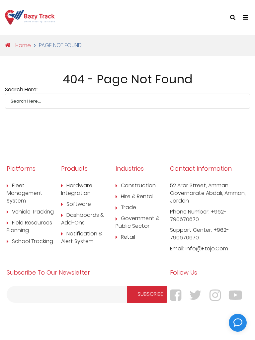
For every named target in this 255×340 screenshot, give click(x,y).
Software (78, 204)
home (22, 45)
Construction (138, 185)
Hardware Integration (76, 189)
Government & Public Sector (137, 222)
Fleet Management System (24, 193)
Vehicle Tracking (33, 211)
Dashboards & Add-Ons (82, 219)
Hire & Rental (137, 196)
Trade (128, 207)
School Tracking (32, 241)
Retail (128, 237)
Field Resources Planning (29, 226)
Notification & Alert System (81, 237)
